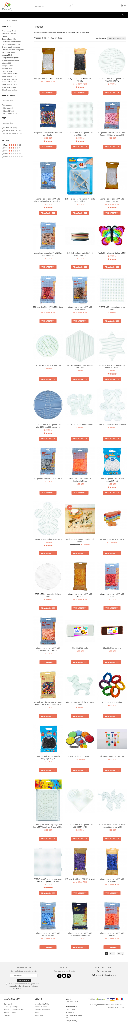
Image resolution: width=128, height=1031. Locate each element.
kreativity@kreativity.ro (105, 975)
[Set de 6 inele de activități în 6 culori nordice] (80, 236)
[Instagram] (69, 976)
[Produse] (4, 15)
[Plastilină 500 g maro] (112, 631)
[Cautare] (70, 6)
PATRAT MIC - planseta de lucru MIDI (112, 308)
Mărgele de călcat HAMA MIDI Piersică (112, 934)
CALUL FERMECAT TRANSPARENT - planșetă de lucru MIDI (112, 825)
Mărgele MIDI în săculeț (10, 60)
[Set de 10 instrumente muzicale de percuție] (80, 519)
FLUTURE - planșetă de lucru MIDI (112, 253)
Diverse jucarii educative (11, 47)
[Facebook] (59, 976)
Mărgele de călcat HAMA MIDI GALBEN (80, 595)
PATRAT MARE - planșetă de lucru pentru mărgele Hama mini (48, 880)
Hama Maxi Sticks (8, 52)
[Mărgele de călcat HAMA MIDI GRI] (48, 461)
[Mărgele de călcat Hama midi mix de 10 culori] (48, 115)
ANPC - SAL (39, 1015)
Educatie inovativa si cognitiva (13, 49)
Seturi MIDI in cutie (9, 82)
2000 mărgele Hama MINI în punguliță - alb (112, 479)
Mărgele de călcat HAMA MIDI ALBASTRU (112, 880)
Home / (7, 20)
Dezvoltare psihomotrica (11, 44)
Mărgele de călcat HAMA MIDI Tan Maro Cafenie (48, 254)
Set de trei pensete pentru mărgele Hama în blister (80, 200)
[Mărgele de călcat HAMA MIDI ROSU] (112, 576)
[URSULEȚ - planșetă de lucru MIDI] (112, 405)
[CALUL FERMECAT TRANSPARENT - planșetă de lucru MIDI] (112, 800)
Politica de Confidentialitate (14, 1010)
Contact (7, 1015)
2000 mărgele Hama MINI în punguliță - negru (48, 757)
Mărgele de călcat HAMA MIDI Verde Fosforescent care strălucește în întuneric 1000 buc (80, 934)
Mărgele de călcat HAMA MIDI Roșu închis (48, 308)
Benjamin (7, 108)
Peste (6, 145)
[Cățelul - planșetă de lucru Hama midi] (80, 685)
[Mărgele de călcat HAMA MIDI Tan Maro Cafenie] (48, 235)
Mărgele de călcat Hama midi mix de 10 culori (48, 133)
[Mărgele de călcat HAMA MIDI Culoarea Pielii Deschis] (48, 631)
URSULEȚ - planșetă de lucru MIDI (112, 424)
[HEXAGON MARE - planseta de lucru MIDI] (80, 346)
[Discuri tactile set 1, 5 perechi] (80, 739)
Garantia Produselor (42, 1010)
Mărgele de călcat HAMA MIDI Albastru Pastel (48, 934)
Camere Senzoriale (9, 39)
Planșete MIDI (7, 68)
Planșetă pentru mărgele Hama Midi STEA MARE (112, 366)
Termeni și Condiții (11, 1007)
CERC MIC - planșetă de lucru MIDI (48, 365)
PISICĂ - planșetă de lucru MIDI (80, 424)
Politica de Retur (41, 1007)
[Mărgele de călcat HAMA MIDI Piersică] (112, 916)
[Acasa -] (14, 6)
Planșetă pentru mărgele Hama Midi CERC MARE (112, 79)
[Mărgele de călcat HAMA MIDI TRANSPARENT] (112, 175)
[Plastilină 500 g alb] (80, 631)
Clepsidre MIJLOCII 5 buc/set (112, 756)
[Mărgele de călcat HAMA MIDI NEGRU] (80, 61)
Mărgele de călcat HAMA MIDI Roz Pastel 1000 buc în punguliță (112, 133)
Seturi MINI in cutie (9, 87)
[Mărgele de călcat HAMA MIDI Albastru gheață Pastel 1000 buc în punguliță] (48, 175)
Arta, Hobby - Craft (9, 31)
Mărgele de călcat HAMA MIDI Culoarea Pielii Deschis (48, 649)
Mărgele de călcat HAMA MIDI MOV (80, 879)
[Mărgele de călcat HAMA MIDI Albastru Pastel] (48, 916)
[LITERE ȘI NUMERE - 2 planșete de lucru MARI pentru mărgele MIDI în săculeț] (48, 800)
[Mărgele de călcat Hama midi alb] (48, 61)
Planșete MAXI (7, 66)
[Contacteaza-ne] (123, 14)
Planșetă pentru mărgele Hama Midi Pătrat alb (80, 133)
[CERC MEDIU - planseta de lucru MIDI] (48, 576)
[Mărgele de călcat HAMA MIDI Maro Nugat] (80, 290)
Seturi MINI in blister (9, 84)
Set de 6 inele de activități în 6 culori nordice (80, 254)
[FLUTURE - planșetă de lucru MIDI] (112, 235)
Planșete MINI (7, 71)
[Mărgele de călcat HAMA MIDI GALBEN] (80, 576)
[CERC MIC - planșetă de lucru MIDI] (48, 346)
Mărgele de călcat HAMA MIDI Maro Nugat (80, 308)
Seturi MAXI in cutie (9, 76)
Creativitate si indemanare (11, 42)
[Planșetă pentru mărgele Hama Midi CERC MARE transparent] (48, 405)
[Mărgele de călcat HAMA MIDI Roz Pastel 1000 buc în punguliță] (112, 115)
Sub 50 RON (8, 128)
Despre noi (8, 1004)
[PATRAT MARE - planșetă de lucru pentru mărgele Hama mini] (48, 862)
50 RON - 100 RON (11, 131)
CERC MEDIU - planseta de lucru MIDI (48, 595)
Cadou (4, 36)
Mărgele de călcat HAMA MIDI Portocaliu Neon (80, 479)
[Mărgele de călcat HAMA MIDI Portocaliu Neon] (80, 461)
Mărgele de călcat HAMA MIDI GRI (48, 478)
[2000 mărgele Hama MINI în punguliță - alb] (112, 461)
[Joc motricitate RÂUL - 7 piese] (112, 519)
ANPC (37, 1012)
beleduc (7, 105)
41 (119, 954)
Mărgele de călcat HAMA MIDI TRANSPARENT (112, 200)
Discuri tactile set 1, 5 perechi (80, 756)
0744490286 (105, 971)
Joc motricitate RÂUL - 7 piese (112, 539)
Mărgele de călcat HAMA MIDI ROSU (112, 595)
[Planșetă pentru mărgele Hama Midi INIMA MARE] (80, 800)
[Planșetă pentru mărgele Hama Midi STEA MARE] (112, 346)
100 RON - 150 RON (11, 133)
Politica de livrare (10, 1012)
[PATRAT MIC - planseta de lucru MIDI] (112, 290)
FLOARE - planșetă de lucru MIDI (48, 539)
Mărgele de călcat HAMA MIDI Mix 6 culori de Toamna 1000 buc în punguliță (48, 703)
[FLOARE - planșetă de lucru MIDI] (48, 519)
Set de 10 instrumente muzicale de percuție (80, 540)
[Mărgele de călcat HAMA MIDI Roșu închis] (48, 290)
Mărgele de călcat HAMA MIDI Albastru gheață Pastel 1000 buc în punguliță (48, 200)
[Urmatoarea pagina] (122, 953)
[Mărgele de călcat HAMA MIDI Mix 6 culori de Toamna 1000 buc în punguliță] (48, 685)
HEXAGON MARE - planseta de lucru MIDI (80, 366)
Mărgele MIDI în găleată (10, 58)
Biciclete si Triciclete (9, 33)
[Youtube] (64, 976)
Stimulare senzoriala (9, 90)
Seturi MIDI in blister (9, 79)
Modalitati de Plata (42, 1004)
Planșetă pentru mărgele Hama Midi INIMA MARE (80, 825)
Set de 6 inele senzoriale (112, 702)
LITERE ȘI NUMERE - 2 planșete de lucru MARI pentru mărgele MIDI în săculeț (48, 825)
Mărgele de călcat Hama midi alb (48, 78)
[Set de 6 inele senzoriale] (112, 685)
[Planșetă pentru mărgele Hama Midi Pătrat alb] (80, 115)
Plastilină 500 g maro (112, 648)
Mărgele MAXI (7, 55)
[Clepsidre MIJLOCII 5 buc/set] (112, 739)
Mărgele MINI (7, 63)
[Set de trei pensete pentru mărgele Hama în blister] (80, 175)
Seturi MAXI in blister (9, 74)
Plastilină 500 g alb (80, 648)
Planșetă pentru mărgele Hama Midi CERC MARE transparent (48, 425)
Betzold (7, 111)
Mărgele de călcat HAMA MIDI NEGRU (80, 79)
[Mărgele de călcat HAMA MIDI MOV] (80, 861)
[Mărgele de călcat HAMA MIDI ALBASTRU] (112, 861)
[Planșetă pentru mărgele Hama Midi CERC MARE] (112, 61)
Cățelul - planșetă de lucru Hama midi (80, 703)
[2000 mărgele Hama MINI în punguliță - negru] (48, 739)
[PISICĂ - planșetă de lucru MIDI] (80, 405)
